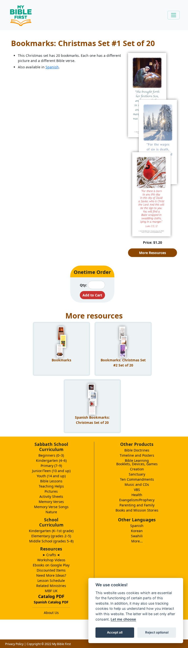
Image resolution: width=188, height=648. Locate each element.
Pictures (51, 491)
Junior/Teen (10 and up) (51, 470)
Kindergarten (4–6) (51, 460)
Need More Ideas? (51, 575)
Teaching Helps (51, 486)
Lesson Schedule (51, 580)
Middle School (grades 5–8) (51, 541)
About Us (51, 612)
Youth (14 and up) (51, 476)
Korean (137, 530)
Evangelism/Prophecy (136, 500)
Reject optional (156, 632)
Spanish (52, 67)
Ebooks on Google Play (51, 565)
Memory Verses (51, 501)
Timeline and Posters (137, 455)
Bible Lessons (51, 481)
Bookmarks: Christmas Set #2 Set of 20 (123, 362)
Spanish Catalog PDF (51, 602)
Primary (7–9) (51, 465)
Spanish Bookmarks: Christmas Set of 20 (92, 420)
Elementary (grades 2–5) (51, 536)
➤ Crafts (51, 554)
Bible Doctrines (136, 450)
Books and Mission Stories (137, 510)
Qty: (83, 285)
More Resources (152, 252)
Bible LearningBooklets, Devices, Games (137, 462)
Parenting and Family (136, 505)
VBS (137, 489)
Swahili (137, 536)
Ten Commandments (137, 479)
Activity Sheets (51, 496)
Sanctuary (137, 474)
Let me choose (123, 619)
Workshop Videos (51, 560)
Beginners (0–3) (51, 455)
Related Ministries (51, 585)
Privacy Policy (14, 644)
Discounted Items (51, 570)
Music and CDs (137, 484)
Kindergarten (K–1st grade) (51, 530)
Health (136, 494)
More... (137, 541)
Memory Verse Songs (51, 506)
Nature (51, 512)
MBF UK (51, 590)
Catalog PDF (51, 596)
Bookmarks (61, 360)
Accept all (114, 632)
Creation (137, 469)
